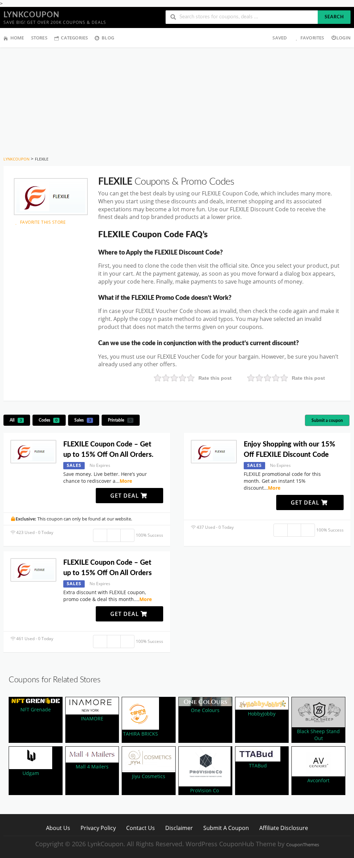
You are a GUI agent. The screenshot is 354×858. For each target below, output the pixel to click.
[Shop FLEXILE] (51, 196)
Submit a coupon (327, 420)
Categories (74, 38)
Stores (39, 38)
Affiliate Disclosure (283, 827)
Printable (119, 420)
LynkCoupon (31, 15)
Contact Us (140, 827)
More (126, 481)
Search (334, 17)
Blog (108, 38)
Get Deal (125, 495)
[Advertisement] (177, 99)
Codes (48, 420)
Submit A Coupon (226, 827)
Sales (82, 420)
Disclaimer (179, 827)
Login (343, 38)
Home (17, 38)
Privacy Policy (98, 827)
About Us (58, 827)
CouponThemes (302, 845)
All (16, 420)
